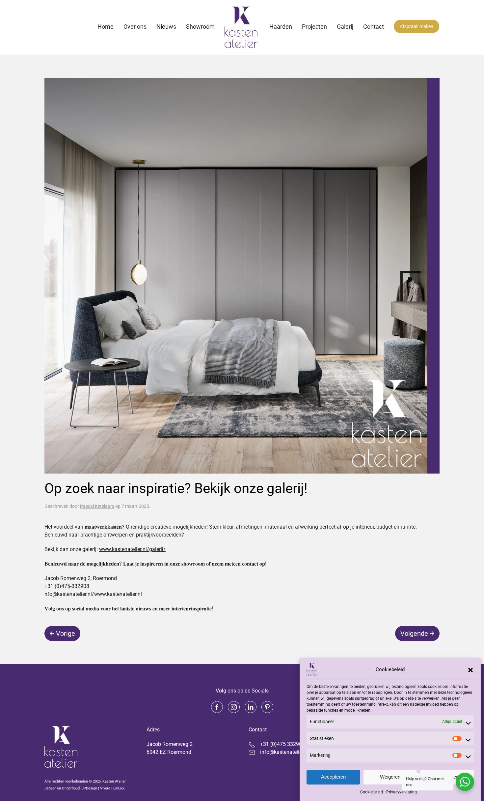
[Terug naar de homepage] (242, 27)
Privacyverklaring (401, 792)
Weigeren (390, 777)
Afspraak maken (416, 26)
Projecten (314, 26)
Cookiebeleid (371, 792)
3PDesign (89, 788)
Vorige (65, 633)
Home (105, 26)
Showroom (200, 26)
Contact (373, 26)
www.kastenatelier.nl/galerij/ (132, 549)
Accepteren (333, 777)
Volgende (414, 633)
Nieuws (166, 26)
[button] (470, 669)
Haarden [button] (280, 26)
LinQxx (118, 788)
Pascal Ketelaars (97, 506)
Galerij (345, 26)
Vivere (105, 788)
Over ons (135, 26)
